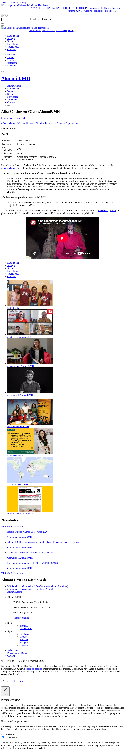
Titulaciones (13, 46)
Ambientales (28, 123)
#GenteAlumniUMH (11, 123)
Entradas (24, 625)
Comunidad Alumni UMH (14, 118)
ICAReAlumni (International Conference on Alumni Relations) (37, 586)
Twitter (113, 210)
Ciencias (40, 123)
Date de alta (13, 35)
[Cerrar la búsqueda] (2, 25)
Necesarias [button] (6, 721)
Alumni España (14, 592)
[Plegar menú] (74, 31)
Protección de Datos (17, 653)
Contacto (11, 49)
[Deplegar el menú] (8, 105)
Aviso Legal (13, 650)
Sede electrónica (80, 8)
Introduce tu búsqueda (40, 19)
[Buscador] (114, 11)
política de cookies (33, 669)
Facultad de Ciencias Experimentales (62, 123)
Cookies (11, 655)
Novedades (12, 44)
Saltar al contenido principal (14, 2)
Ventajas (11, 38)
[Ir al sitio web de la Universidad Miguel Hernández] (25, 5)
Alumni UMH (15, 78)
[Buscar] (2, 23)
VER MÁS (12, 526)
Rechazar (18, 681)
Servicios (11, 41)
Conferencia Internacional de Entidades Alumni (30, 589)
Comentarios (26, 628)
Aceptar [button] (6, 681)
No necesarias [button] (8, 734)
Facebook (103, 210)
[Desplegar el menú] (5, 14)
